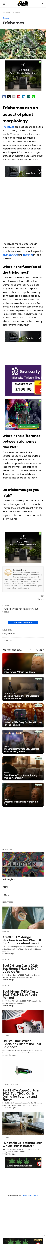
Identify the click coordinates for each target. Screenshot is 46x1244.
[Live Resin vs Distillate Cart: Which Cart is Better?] (23, 1123)
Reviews (5, 931)
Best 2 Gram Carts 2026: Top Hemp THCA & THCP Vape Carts (20, 969)
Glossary (16, 13)
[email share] (13, 96)
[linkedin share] (23, 96)
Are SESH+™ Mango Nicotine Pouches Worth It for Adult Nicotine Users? (21, 940)
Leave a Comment (23, 622)
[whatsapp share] (28, 96)
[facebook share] (4, 96)
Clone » (40, 599)
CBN (5, 887)
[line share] (33, 96)
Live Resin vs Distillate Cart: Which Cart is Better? (22, 1144)
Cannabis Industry (10, 1085)
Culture (5, 1035)
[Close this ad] (44, 1235)
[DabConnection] (23, 4)
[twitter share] (9, 96)
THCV (5, 894)
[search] (42, 3)
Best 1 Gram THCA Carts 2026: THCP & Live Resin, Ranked (20, 995)
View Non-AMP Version (30, 1195)
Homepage (6, 13)
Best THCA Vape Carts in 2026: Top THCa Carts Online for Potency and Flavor (20, 1095)
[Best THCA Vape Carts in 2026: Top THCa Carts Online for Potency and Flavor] (23, 1071)
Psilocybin (8, 879)
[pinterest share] (18, 96)
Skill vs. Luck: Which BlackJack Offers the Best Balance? (21, 1044)
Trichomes (8, 126)
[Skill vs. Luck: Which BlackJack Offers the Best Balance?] (23, 1021)
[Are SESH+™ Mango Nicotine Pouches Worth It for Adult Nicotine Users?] (23, 918)
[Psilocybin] (23, 864)
